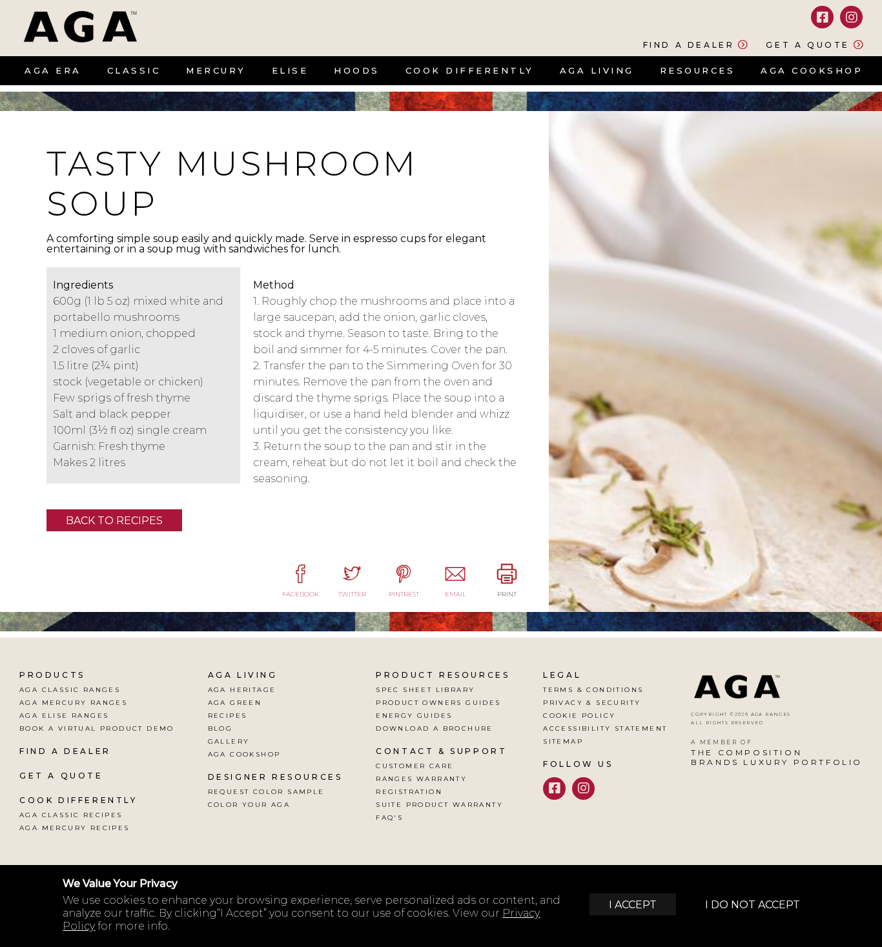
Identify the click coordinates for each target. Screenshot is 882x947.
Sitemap (563, 741)
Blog (220, 728)
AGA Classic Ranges (69, 690)
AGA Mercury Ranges (73, 702)
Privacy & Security (592, 702)
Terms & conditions (593, 690)
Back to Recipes (114, 520)
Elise (290, 70)
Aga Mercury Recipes (74, 828)
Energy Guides (414, 715)
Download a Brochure (434, 728)
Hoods (357, 70)
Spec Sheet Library (425, 690)
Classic (134, 70)
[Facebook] (822, 17)
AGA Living (597, 70)
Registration (409, 792)
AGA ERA (53, 70)
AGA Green (235, 702)
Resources (697, 70)
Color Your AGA (249, 804)
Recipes (227, 715)
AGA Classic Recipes (71, 815)
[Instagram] (851, 17)
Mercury (216, 70)
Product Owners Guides (438, 702)
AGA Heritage (242, 690)
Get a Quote (808, 44)
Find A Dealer (65, 751)
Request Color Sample (266, 792)
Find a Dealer (689, 44)
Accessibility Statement (605, 728)
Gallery (229, 741)
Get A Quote (61, 775)
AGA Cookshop (812, 70)
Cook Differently (469, 70)
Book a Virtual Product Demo (96, 728)
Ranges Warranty (421, 779)
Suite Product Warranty (439, 804)
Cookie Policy (579, 715)
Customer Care (414, 766)
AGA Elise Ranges (63, 715)
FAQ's (389, 817)
